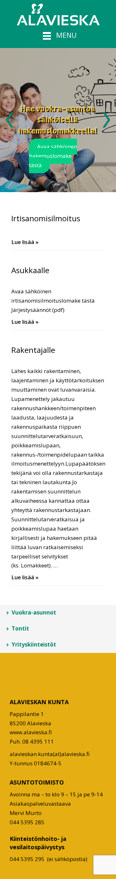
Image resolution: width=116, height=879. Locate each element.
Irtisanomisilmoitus (45, 218)
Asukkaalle (30, 270)
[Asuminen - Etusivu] (58, 14)
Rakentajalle (33, 350)
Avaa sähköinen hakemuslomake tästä (53, 156)
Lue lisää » (25, 242)
